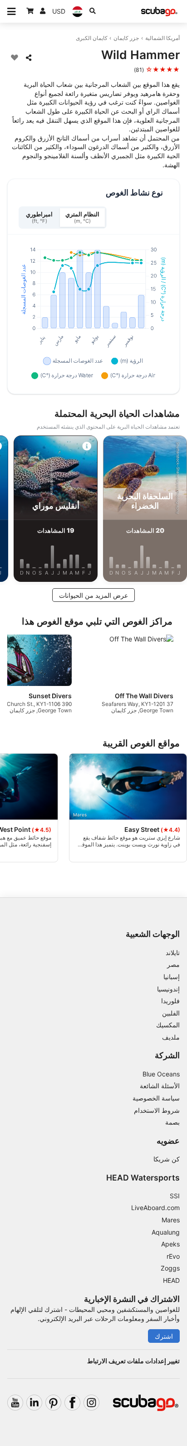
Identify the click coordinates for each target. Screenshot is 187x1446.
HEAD (171, 1280)
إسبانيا (171, 977)
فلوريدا (170, 1001)
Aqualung (166, 1232)
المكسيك (168, 1025)
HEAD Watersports (143, 1177)
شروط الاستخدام (157, 1110)
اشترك (164, 1336)
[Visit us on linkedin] (34, 1403)
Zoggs (170, 1268)
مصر (173, 964)
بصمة (172, 1122)
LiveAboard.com (155, 1207)
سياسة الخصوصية (156, 1098)
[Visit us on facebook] (72, 1403)
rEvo (173, 1256)
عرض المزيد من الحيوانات (93, 595)
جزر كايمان (126, 38)
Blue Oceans (161, 1074)
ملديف (171, 1037)
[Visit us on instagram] (91, 1403)
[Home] (159, 11)
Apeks (170, 1244)
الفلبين (171, 1013)
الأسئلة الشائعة (160, 1086)
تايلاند (173, 952)
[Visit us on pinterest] (53, 1403)
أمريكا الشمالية (162, 38)
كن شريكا (166, 1159)
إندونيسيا (168, 989)
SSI (175, 1196)
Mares (171, 1220)
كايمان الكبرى (92, 38)
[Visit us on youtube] (15, 1403)
